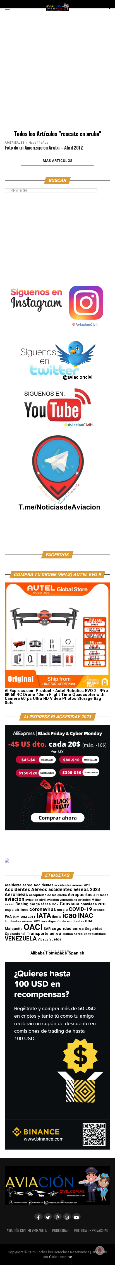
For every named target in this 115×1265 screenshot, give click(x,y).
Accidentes (43, 885)
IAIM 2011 (27, 917)
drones (99, 910)
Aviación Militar (89, 900)
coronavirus (42, 909)
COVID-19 (80, 909)
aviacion (14, 899)
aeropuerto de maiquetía (48, 895)
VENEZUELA (21, 938)
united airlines (95, 934)
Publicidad (60, 1230)
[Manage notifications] (99, 1250)
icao (69, 915)
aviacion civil (35, 900)
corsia (62, 910)
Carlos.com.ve (60, 1257)
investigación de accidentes (62, 921)
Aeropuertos (80, 894)
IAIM (16, 917)
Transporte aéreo (44, 933)
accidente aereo (18, 885)
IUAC (89, 921)
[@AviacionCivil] (57, 331)
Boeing (21, 904)
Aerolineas (16, 894)
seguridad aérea (68, 928)
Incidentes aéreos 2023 (22, 921)
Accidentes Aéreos (26, 889)
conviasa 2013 (93, 904)
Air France (101, 895)
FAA (8, 916)
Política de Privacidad (91, 1230)
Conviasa (69, 903)
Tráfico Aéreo (72, 934)
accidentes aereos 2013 (72, 885)
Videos (43, 939)
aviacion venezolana (62, 900)
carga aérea (40, 904)
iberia (56, 917)
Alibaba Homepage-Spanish (57, 953)
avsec (9, 904)
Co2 (55, 904)
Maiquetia (14, 929)
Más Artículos (57, 160)
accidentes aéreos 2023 (74, 889)
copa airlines (16, 910)
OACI (33, 927)
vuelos (55, 939)
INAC (85, 916)
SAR (47, 929)
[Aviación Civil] (57, 536)
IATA (44, 916)
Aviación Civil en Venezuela (27, 1230)
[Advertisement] (57, 73)
